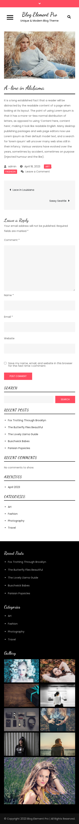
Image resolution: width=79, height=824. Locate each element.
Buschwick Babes (19, 441)
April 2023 (14, 487)
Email (8, 317)
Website (9, 338)
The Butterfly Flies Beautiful (25, 427)
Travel (12, 528)
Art (47, 166)
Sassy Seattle (58, 201)
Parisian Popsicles (19, 448)
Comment (12, 240)
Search (10, 388)
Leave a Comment (38, 171)
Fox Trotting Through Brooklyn (27, 420)
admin (12, 166)
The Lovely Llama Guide (23, 434)
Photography (16, 521)
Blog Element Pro (39, 14)
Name (9, 295)
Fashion (11, 171)
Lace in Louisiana (23, 190)
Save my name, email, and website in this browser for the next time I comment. (40, 364)
